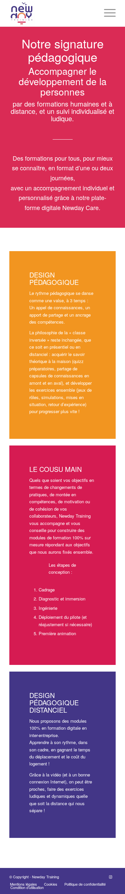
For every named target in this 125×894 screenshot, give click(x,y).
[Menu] (106, 13)
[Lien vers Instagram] (111, 877)
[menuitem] (23, 884)
